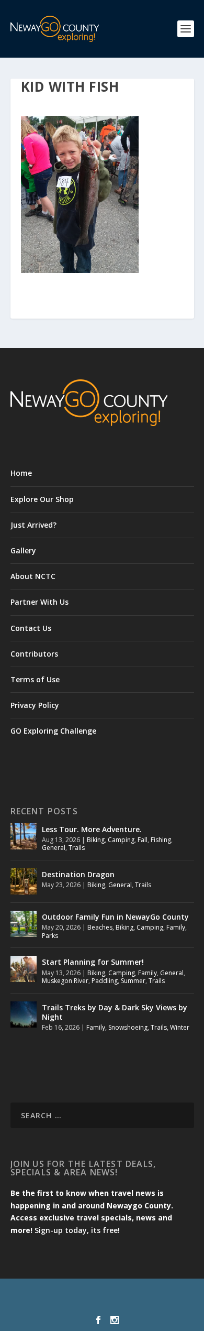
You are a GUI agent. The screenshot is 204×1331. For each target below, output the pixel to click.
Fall (143, 839)
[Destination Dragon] (23, 881)
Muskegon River (65, 980)
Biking (96, 839)
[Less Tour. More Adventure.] (23, 836)
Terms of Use (35, 679)
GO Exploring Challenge (53, 731)
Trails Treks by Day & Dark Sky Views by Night (114, 1012)
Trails (77, 847)
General (53, 847)
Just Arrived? (33, 525)
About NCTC (32, 576)
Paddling (105, 980)
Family (175, 927)
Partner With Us (39, 602)
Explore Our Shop (42, 499)
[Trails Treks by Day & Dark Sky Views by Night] (23, 1014)
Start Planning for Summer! (93, 962)
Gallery (23, 550)
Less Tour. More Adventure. (92, 829)
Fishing (161, 839)
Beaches (99, 927)
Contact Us (30, 628)
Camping (121, 839)
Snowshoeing (128, 1027)
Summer (133, 980)
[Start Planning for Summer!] (23, 969)
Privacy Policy (34, 705)
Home (21, 473)
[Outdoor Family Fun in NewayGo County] (23, 924)
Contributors (34, 654)
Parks (50, 935)
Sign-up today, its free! (77, 1230)
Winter (179, 1027)
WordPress (102, 1304)
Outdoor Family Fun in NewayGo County (115, 917)
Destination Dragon (78, 874)
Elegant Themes (100, 1292)
